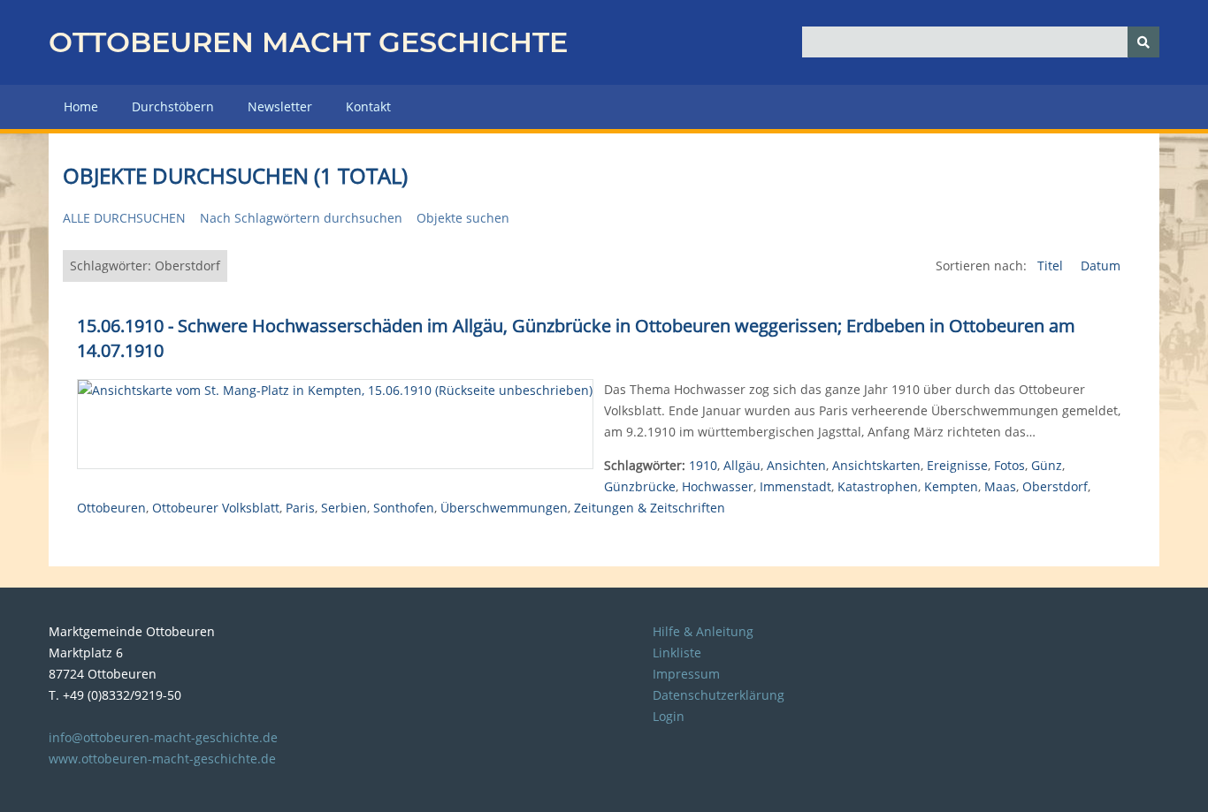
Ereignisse (957, 465)
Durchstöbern (173, 106)
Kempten (951, 486)
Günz (1046, 465)
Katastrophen (877, 486)
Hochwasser (717, 486)
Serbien (344, 507)
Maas (1000, 486)
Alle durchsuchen (124, 217)
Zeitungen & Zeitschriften (649, 507)
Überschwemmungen (504, 507)
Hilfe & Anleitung (703, 631)
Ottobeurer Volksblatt (215, 507)
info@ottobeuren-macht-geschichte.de (163, 737)
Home (81, 106)
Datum (1100, 265)
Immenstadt (795, 486)
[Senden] (1143, 42)
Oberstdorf (1055, 486)
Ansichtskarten (876, 465)
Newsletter (280, 106)
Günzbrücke (640, 486)
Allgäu (742, 465)
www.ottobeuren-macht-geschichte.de (162, 758)
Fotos (1009, 465)
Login (668, 716)
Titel (1052, 265)
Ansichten (796, 465)
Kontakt (368, 106)
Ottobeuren (111, 507)
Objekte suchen (463, 217)
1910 (703, 465)
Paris (300, 507)
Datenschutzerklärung (718, 695)
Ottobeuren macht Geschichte (308, 42)
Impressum (686, 673)
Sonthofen (403, 507)
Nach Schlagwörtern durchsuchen (301, 217)
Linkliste (677, 652)
